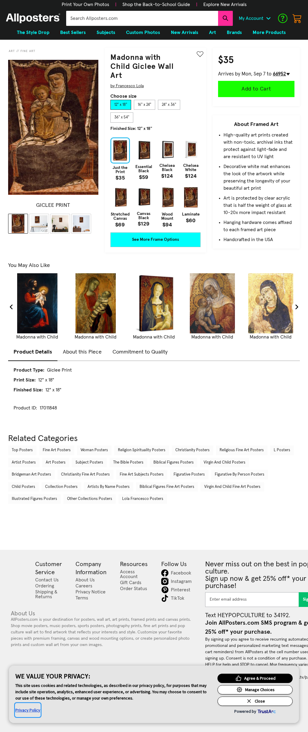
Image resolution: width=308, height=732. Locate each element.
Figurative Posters (189, 474)
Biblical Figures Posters (173, 462)
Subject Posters (89, 462)
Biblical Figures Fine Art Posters (167, 487)
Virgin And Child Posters (224, 462)
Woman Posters (94, 450)
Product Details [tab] (33, 352)
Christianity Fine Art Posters (85, 474)
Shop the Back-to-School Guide (156, 4)
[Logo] (33, 18)
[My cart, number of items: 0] (297, 18)
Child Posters (23, 487)
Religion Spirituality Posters (141, 450)
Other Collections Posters (89, 499)
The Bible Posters (128, 462)
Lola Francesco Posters (142, 499)
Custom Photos (143, 32)
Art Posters (56, 462)
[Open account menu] (268, 18)
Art (12, 51)
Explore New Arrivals (225, 4)
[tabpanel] (155, 182)
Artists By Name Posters (109, 487)
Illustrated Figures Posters (34, 499)
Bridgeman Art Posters (31, 474)
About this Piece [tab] (82, 352)
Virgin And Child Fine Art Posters (232, 487)
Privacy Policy (27, 710)
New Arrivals (184, 32)
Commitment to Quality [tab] (140, 352)
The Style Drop (33, 32)
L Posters (282, 450)
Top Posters (22, 450)
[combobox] (142, 18)
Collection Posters (61, 487)
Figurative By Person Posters (239, 474)
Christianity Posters (192, 450)
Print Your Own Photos (85, 4)
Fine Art (27, 51)
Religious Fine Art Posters (242, 450)
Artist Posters (24, 462)
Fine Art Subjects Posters (142, 474)
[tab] (120, 105)
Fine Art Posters (57, 450)
